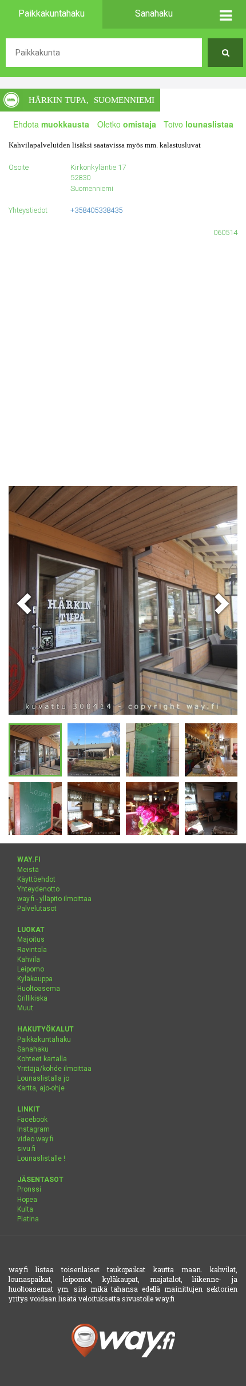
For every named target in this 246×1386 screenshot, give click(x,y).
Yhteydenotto (38, 889)
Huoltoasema (38, 989)
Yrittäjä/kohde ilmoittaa (54, 1069)
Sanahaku (33, 1049)
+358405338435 (96, 210)
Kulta (25, 1209)
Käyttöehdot (36, 879)
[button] (225, 14)
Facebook (32, 1120)
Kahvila (28, 959)
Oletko (126, 124)
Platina (28, 1219)
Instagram (33, 1129)
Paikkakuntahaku (44, 1039)
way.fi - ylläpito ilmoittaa (54, 899)
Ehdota (51, 124)
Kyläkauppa (35, 979)
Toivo (198, 124)
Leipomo (30, 969)
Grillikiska (32, 998)
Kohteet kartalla (42, 1059)
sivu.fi (26, 1149)
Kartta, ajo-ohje (41, 1088)
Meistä (28, 870)
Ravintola (32, 950)
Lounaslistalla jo (43, 1078)
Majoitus (31, 939)
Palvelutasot (37, 909)
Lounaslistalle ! (41, 1158)
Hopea (27, 1200)
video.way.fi (35, 1139)
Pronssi (29, 1189)
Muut (25, 1008)
